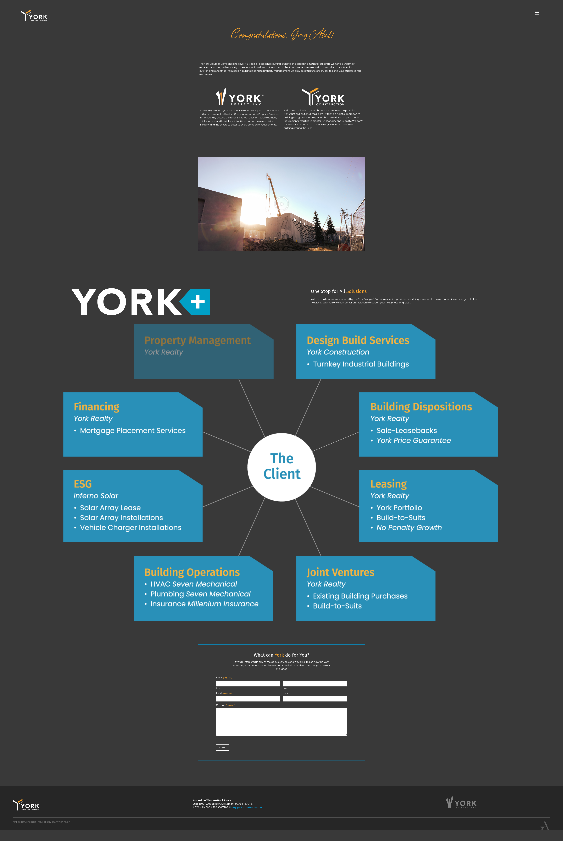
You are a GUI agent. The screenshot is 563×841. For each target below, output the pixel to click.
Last (285, 688)
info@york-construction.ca (246, 807)
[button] (281, 203)
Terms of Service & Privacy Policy (54, 822)
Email (223, 693)
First (218, 688)
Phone (286, 693)
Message (225, 705)
